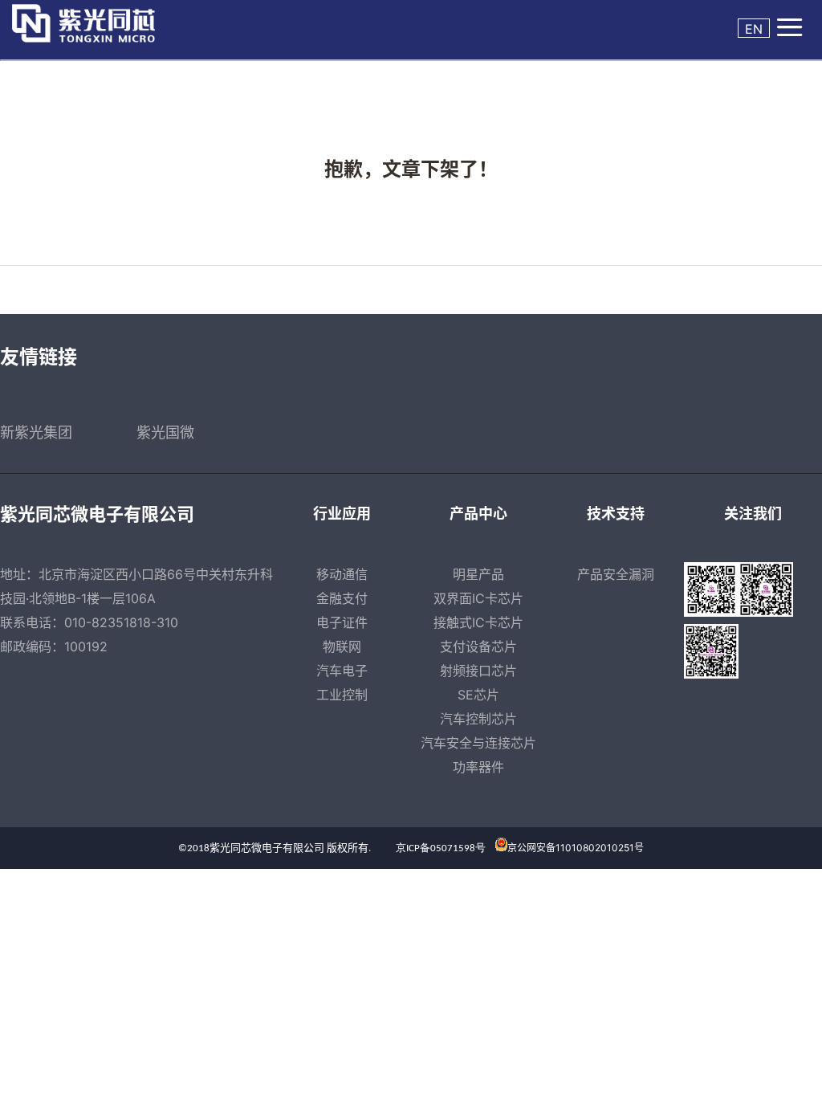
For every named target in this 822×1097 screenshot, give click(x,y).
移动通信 (342, 574)
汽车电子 (342, 671)
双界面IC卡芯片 (478, 598)
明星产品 (478, 574)
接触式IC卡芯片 (478, 622)
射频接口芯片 (478, 671)
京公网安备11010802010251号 (575, 848)
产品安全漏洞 (615, 574)
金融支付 (342, 598)
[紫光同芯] (98, 23)
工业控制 (342, 695)
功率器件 (478, 767)
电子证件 (342, 622)
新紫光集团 (36, 432)
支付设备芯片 (478, 646)
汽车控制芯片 (478, 719)
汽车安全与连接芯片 (478, 743)
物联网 (342, 646)
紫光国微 (165, 432)
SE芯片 (478, 695)
